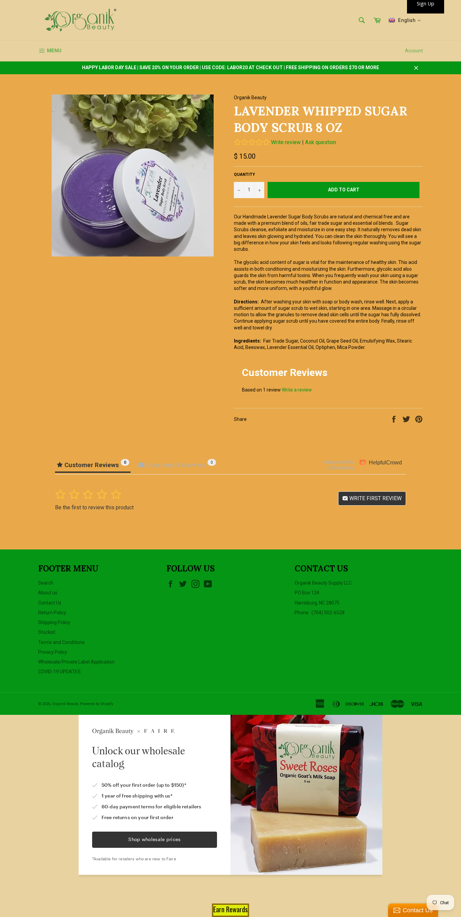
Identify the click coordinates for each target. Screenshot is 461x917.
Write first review (375, 498)
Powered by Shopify (96, 704)
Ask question (320, 142)
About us (47, 592)
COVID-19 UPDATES (59, 671)
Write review (286, 142)
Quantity (244, 174)
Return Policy (52, 612)
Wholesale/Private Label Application (76, 662)
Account (414, 50)
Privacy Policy (52, 652)
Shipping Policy (54, 622)
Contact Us (49, 602)
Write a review (297, 390)
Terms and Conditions (61, 642)
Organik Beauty (65, 704)
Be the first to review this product (94, 507)
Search (45, 583)
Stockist (46, 632)
